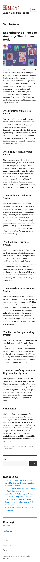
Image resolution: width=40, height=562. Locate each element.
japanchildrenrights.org (12, 70)
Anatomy (20, 446)
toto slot (6, 526)
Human (5, 448)
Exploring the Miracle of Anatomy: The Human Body (20, 36)
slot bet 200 (7, 531)
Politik (5, 550)
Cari (4, 460)
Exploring (30, 446)
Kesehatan (7, 545)
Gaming (6, 540)
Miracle (11, 448)
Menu (34, 10)
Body (13, 446)
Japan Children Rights (16, 13)
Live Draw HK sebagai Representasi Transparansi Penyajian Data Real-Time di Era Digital (20, 502)
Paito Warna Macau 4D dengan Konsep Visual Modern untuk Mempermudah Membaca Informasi (20, 483)
